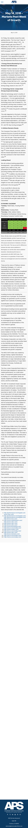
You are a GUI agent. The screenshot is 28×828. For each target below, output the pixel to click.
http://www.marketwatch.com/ (13, 520)
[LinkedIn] (13, 814)
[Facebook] (8, 814)
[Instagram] (18, 814)
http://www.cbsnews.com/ (12, 534)
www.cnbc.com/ (9, 514)
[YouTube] (15, 814)
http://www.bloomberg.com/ (12, 526)
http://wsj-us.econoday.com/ (12, 531)
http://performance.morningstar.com (14, 513)
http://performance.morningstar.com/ (15, 516)
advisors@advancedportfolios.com (14, 826)
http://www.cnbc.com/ (10, 522)
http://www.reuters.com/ (11, 529)
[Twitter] (10, 814)
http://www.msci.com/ (10, 519)
